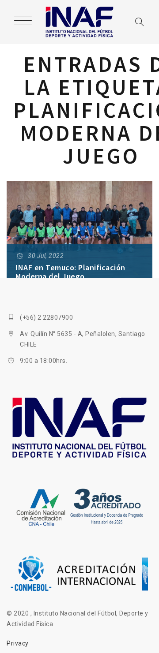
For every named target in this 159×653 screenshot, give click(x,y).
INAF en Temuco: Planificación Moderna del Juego (70, 271)
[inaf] (80, 22)
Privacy (18, 643)
